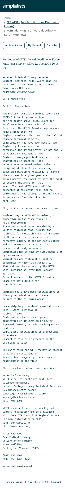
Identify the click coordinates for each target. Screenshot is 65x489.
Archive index (13, 45)
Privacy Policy (34, 482)
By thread (34, 45)
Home (7, 18)
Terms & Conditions (14, 482)
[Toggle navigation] (59, 6)
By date (52, 45)
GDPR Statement (53, 482)
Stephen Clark (25, 63)
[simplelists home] (13, 6)
